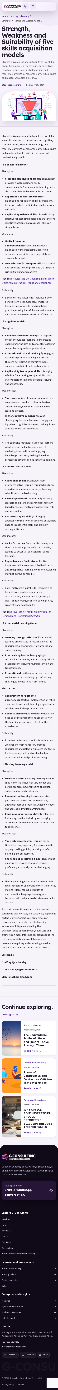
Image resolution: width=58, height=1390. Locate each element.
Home (5, 16)
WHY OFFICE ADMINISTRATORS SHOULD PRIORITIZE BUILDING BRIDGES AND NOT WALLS (38, 1118)
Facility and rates (10, 1280)
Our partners (8, 1248)
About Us (6, 1230)
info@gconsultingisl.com (14, 1346)
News (4, 1225)
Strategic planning (19, 16)
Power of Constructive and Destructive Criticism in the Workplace (38, 1077)
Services (6, 1219)
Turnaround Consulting (35, 1062)
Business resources (11, 1312)
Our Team (6, 1242)
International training (12, 1268)
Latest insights (9, 1318)
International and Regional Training (18, 1253)
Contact (5, 1236)
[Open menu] (33, 6)
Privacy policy (8, 1384)
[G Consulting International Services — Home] (12, 6)
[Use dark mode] (25, 6)
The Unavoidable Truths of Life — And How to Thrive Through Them (36, 1040)
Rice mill (6, 1301)
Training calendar (10, 1274)
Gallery (5, 1286)
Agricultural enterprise (13, 1306)
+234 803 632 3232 (10, 1342)
